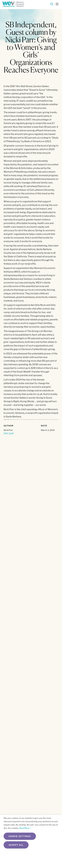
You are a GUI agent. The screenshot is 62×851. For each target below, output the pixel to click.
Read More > (25, 828)
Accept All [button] (16, 845)
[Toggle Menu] (57, 3)
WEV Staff (9, 433)
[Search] (51, 4)
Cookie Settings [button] (20, 836)
